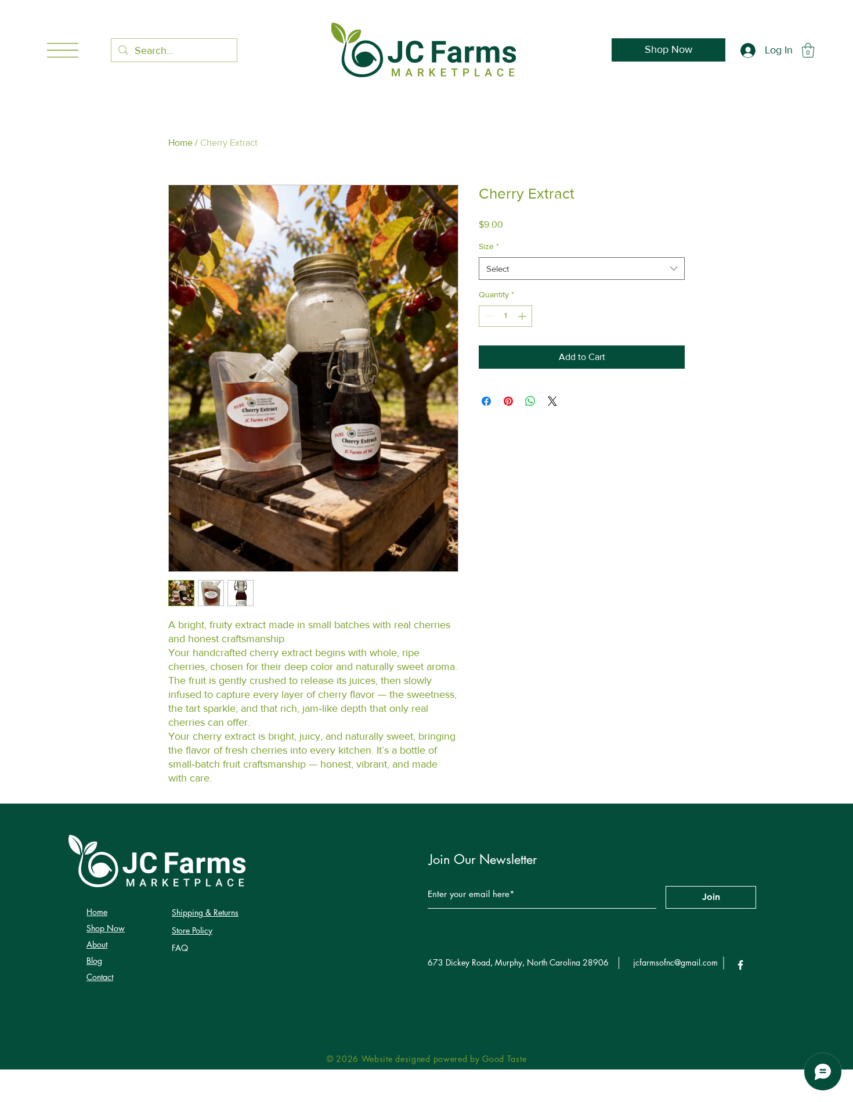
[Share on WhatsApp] (530, 401)
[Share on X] (552, 401)
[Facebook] (740, 965)
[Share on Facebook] (486, 401)
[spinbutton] (505, 316)
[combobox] (582, 268)
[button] (62, 50)
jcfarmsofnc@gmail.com (675, 962)
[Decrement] (487, 316)
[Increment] (523, 316)
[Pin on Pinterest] (508, 401)
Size (489, 246)
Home (180, 142)
